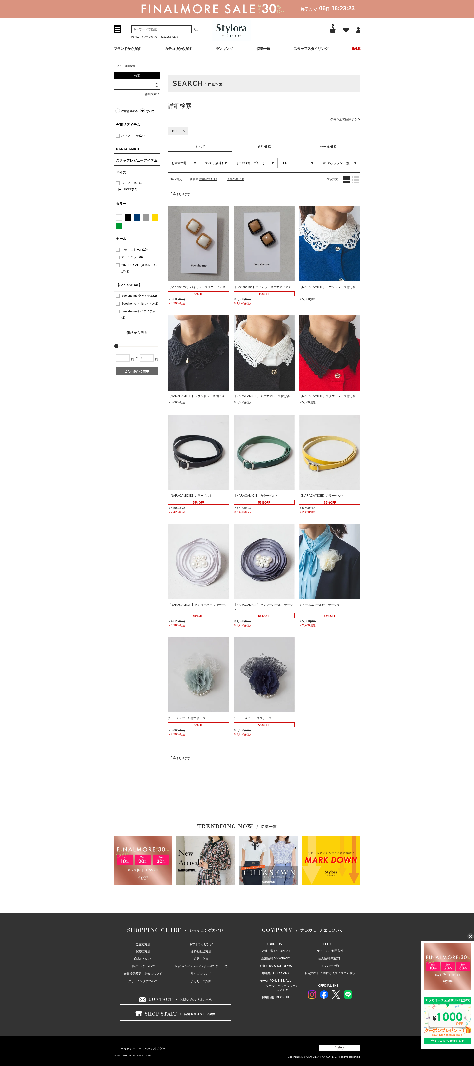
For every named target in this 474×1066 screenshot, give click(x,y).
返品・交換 (201, 959)
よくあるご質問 (201, 981)
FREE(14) (130, 189)
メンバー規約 (330, 965)
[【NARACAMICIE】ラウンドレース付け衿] (329, 243)
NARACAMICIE (128, 149)
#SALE (135, 36)
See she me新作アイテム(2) (138, 314)
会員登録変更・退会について (143, 973)
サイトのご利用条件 (330, 951)
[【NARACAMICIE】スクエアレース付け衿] (264, 353)
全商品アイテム (128, 125)
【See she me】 (129, 285)
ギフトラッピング (201, 944)
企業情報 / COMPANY (275, 958)
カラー (121, 204)
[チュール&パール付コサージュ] (329, 561)
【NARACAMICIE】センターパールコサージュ (197, 607)
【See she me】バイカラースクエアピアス (196, 287)
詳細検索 (151, 94)
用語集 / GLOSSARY (275, 973)
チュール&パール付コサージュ (319, 605)
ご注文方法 (143, 944)
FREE (174, 131)
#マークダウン (150, 36)
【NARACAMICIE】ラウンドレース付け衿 (327, 287)
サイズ (121, 172)
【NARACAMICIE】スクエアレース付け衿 (262, 396)
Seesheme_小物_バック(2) (139, 303)
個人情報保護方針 (330, 958)
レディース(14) (131, 183)
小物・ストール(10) (134, 249)
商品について (143, 959)
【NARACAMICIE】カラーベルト (190, 495)
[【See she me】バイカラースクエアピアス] (198, 243)
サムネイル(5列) (355, 179)
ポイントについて (143, 966)
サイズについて (201, 973)
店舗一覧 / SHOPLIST (275, 951)
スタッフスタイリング (311, 48)
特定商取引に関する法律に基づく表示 (330, 973)
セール (121, 239)
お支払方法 (143, 951)
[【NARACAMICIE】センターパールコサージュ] (198, 561)
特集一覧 (263, 48)
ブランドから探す (127, 48)
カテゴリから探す (178, 48)
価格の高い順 (235, 179)
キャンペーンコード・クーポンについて (201, 966)
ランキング (224, 48)
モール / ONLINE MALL (275, 980)
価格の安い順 (208, 179)
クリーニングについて (143, 981)
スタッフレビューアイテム (137, 160)
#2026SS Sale (169, 36)
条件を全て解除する (343, 119)
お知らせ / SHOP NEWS (276, 965)
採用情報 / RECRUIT (275, 997)
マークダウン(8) (132, 257)
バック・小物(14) (133, 135)
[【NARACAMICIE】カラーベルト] (198, 452)
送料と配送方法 (201, 951)
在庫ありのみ (129, 111)
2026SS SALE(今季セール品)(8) (139, 268)
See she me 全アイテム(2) (139, 295)
